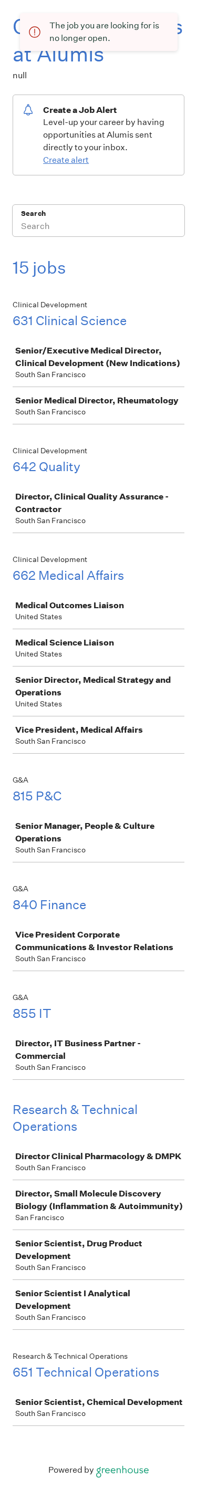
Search (33, 213)
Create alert (66, 160)
